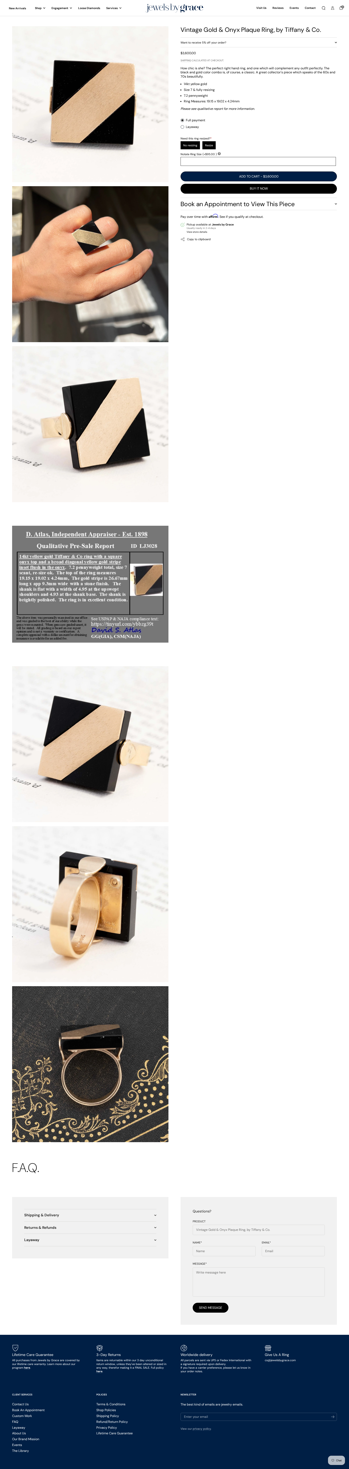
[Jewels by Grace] (174, 8)
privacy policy (202, 1429)
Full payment (195, 120)
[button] (323, 8)
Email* (266, 1242)
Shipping (186, 60)
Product (199, 1221)
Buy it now (259, 188)
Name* (197, 1242)
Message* (200, 1263)
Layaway (192, 127)
